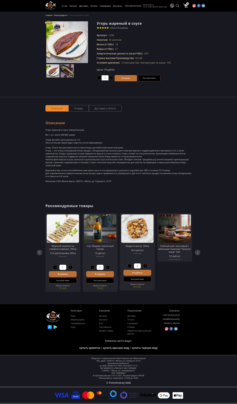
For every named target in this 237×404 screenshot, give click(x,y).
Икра (73, 327)
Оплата (94, 6)
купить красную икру (116, 347)
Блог (101, 323)
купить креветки (89, 347)
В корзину (126, 78)
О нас (64, 6)
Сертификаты (105, 327)
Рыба (73, 316)
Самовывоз (105, 6)
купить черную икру (145, 347)
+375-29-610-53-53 (132, 6)
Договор (103, 316)
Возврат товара (106, 330)
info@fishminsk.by (171, 319)
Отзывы (78, 108)
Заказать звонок (172, 323)
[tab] (57, 108)
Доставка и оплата (105, 108)
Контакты (117, 6)
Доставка (83, 6)
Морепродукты (78, 319)
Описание (57, 108)
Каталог (73, 6)
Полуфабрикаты (78, 323)
